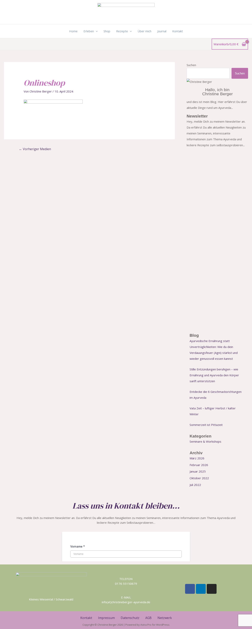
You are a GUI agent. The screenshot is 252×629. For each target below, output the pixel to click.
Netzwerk (165, 618)
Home (73, 31)
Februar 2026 (199, 465)
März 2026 (197, 458)
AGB (148, 618)
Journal (161, 31)
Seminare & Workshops (205, 441)
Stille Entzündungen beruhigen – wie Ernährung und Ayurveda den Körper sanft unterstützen (214, 375)
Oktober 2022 (199, 478)
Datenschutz (130, 618)
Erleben (88, 31)
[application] (96, 31)
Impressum (106, 618)
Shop (107, 31)
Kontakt (177, 31)
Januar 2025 (198, 471)
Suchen (191, 65)
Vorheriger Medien (35, 149)
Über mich (144, 31)
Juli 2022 (195, 485)
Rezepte (122, 31)
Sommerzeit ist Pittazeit (206, 425)
